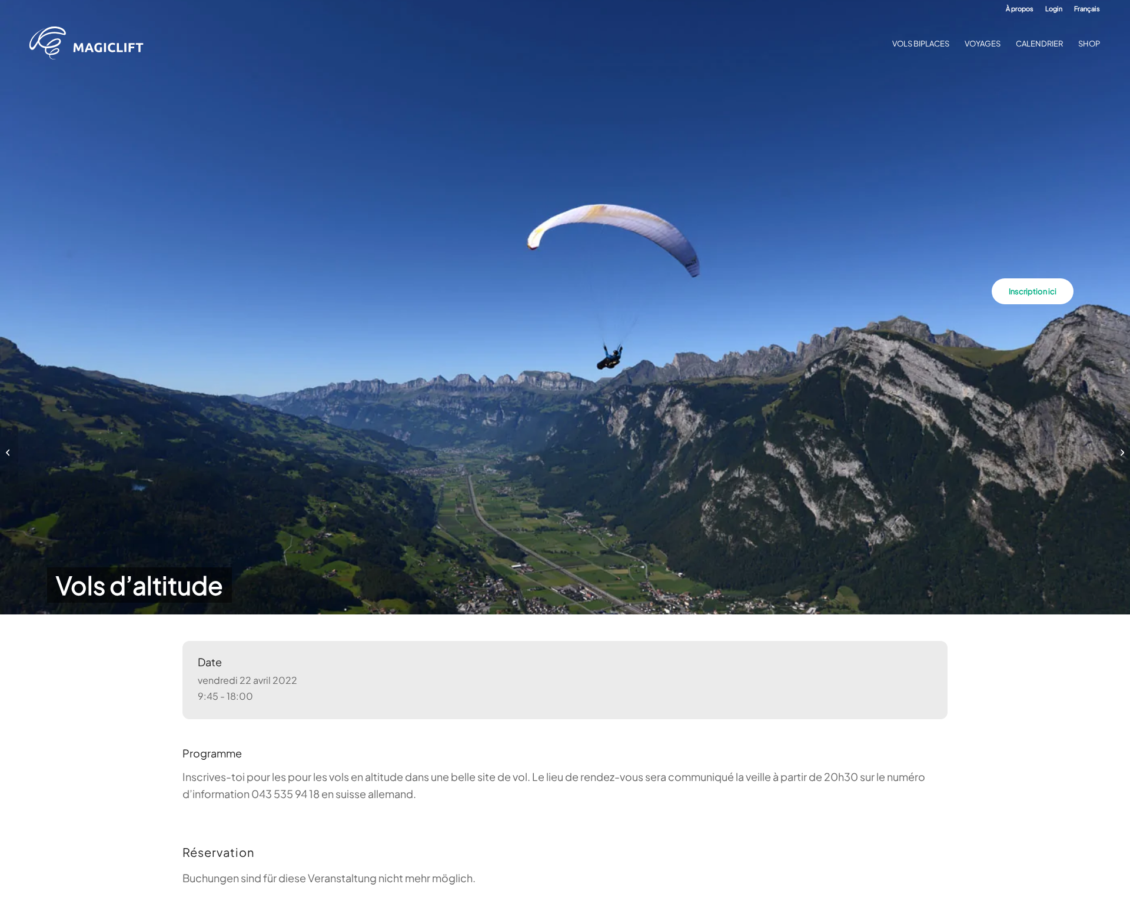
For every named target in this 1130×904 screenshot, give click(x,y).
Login (1053, 8)
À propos (1019, 8)
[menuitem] (1019, 9)
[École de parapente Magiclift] (90, 43)
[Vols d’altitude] (9, 452)
